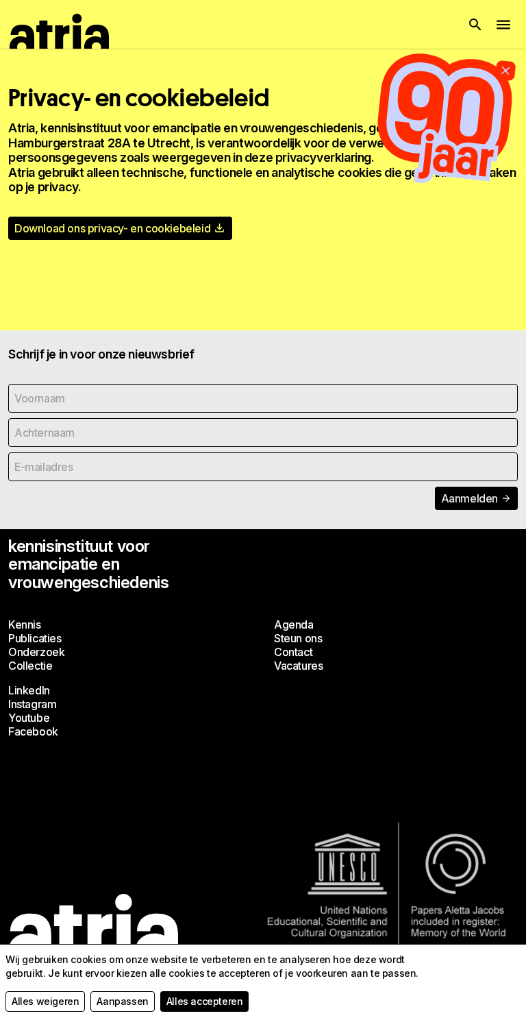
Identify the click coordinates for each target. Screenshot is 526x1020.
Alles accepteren (204, 1001)
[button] (475, 25)
